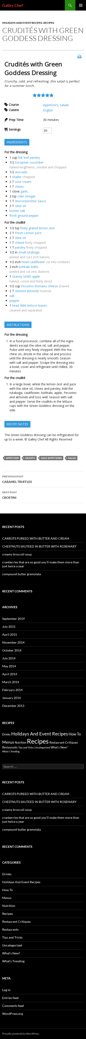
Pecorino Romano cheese (39, 286)
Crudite (30, 458)
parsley (20, 247)
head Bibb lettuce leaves (29, 305)
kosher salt (17, 211)
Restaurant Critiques (63, 742)
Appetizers (50, 105)
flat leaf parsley (29, 157)
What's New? (59, 747)
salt (12, 296)
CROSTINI (9, 495)
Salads (64, 105)
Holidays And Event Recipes (22, 22)
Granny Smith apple (26, 276)
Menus (8, 742)
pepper (14, 300)
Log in (6, 990)
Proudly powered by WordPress (20, 1033)
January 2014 (11, 698)
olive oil (20, 206)
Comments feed (13, 1006)
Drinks (6, 734)
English (48, 110)
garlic (24, 191)
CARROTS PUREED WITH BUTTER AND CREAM (35, 538)
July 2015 (8, 626)
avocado (21, 172)
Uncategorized (42, 747)
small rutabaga (28, 252)
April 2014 (9, 674)
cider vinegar (26, 196)
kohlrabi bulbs (28, 267)
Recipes (48, 22)
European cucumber (29, 162)
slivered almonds (27, 291)
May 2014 (9, 666)
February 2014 (12, 690)
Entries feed (10, 998)
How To (75, 734)
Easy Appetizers (51, 458)
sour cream (23, 182)
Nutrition (20, 742)
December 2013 (13, 706)
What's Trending (11, 751)
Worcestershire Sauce (30, 201)
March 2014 (10, 682)
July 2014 (8, 658)
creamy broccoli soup (17, 554)
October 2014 (11, 650)
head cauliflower (33, 262)
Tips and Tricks (26, 747)
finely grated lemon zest (37, 228)
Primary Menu (80, 5)
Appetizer (12, 458)
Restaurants (10, 747)
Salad (72, 458)
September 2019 (13, 618)
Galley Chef (12, 5)
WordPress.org (12, 1013)
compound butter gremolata (21, 574)
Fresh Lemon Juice (28, 233)
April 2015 (9, 634)
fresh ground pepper (24, 215)
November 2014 (13, 642)
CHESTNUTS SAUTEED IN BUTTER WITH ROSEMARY (39, 546)
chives (19, 186)
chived (19, 242)
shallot (17, 177)
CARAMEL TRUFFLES (17, 479)
